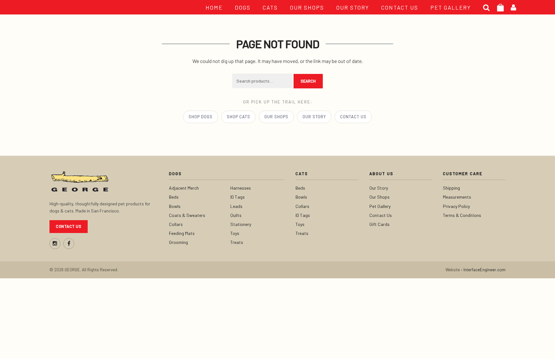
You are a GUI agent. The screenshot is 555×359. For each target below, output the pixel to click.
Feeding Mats (182, 233)
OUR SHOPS (307, 7)
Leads (236, 206)
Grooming (178, 242)
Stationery (240, 224)
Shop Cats (238, 116)
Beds (174, 197)
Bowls (175, 206)
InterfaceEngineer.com (484, 269)
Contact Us (353, 116)
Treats (236, 242)
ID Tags (237, 197)
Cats (270, 7)
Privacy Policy (456, 206)
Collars (176, 224)
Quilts (236, 215)
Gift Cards (379, 224)
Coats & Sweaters (187, 215)
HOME (214, 7)
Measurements (457, 197)
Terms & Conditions (462, 215)
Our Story (314, 116)
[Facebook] (68, 243)
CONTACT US (399, 7)
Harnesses (240, 188)
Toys (234, 233)
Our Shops (276, 116)
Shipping (451, 188)
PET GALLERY (450, 7)
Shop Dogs (201, 116)
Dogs (243, 7)
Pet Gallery (380, 206)
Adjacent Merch (184, 188)
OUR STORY (352, 7)
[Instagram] (54, 243)
